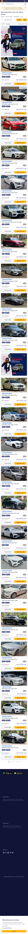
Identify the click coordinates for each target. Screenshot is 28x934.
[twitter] (10, 853)
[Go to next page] (21, 762)
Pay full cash (20, 609)
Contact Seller (7, 83)
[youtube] (12, 853)
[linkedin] (8, 853)
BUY (3, 4)
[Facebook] (4, 853)
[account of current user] (25, 4)
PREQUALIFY (10, 4)
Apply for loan (20, 83)
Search (19, 19)
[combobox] (6, 1)
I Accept (14, 931)
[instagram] (6, 853)
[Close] (25, 8)
